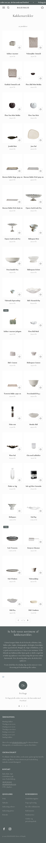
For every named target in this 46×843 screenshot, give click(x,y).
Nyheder (5, 803)
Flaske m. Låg (12, 486)
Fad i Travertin (12, 548)
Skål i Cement (12, 363)
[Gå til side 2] (27, 620)
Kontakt (5, 815)
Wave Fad (12, 455)
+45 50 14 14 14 (7, 782)
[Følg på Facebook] (4, 829)
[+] (19, 47)
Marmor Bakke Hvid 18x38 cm (12, 208)
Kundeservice (29, 815)
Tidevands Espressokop (12, 301)
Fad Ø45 (33, 517)
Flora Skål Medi (33, 331)
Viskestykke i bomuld (33, 54)
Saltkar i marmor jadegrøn (12, 331)
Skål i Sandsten (33, 610)
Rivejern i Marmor (33, 548)
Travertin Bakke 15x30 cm (12, 394)
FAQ (4, 799)
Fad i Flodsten (12, 579)
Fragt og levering (30, 803)
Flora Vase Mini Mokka (12, 115)
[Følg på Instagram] (10, 829)
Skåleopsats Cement (33, 363)
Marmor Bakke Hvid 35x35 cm (34, 177)
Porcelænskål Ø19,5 (33, 394)
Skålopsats (12, 517)
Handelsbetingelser (31, 799)
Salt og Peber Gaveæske (33, 486)
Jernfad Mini (12, 146)
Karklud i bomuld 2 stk (12, 84)
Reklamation (29, 811)
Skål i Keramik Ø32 (33, 301)
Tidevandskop (33, 579)
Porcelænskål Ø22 (12, 270)
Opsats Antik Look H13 (33, 208)
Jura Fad (33, 146)
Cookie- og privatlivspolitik (30, 820)
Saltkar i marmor (12, 54)
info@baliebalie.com (19, 742)
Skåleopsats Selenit (33, 270)
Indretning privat (8, 811)
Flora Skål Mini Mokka (33, 84)
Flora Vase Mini (33, 115)
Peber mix (12, 424)
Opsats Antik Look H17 (12, 239)
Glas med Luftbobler (33, 455)
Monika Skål (33, 424)
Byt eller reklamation (32, 807)
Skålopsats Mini (33, 239)
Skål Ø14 (12, 610)
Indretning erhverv (8, 807)
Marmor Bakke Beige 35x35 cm (12, 177)
